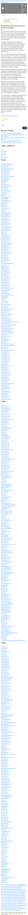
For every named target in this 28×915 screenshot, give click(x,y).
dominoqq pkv (17, 895)
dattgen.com (4, 533)
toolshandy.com (4, 771)
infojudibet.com (4, 181)
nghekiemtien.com (5, 798)
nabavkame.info (4, 872)
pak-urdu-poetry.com (5, 260)
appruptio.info (4, 882)
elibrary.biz (3, 489)
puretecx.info (4, 811)
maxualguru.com (5, 217)
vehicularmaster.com (5, 416)
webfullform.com (5, 672)
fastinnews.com (4, 367)
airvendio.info (4, 807)
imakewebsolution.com (6, 190)
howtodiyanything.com (6, 566)
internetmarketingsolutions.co (8, 263)
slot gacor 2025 (13, 887)
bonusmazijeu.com (5, 353)
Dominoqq (23, 6)
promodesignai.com (5, 616)
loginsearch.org (4, 844)
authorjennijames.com (6, 497)
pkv (12, 892)
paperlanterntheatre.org (6, 511)
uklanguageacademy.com (7, 168)
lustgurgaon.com (5, 203)
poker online (21, 903)
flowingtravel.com (5, 703)
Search (2, 125)
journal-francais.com (5, 790)
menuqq (3, 884)
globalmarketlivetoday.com (7, 552)
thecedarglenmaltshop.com (7, 164)
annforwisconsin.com (6, 429)
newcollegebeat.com (6, 437)
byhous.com (4, 867)
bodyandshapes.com (6, 631)
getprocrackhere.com (6, 366)
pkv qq (2, 149)
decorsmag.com (4, 675)
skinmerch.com (4, 440)
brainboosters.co (5, 421)
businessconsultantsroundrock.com (9, 632)
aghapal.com (4, 493)
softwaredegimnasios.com (7, 604)
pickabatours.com (5, 175)
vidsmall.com (4, 312)
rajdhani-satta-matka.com (7, 732)
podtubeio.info (4, 833)
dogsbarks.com (4, 536)
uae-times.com (4, 646)
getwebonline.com (5, 747)
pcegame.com (4, 587)
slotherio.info (4, 839)
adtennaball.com (5, 710)
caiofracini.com (4, 255)
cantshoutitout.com (5, 662)
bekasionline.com (5, 657)
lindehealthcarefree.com (6, 170)
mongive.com (4, 713)
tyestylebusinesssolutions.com (8, 345)
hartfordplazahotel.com (6, 869)
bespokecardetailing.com (7, 485)
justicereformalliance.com (7, 449)
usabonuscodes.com (6, 601)
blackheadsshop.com (6, 323)
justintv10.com (4, 792)
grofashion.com (4, 381)
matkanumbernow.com (6, 686)
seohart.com (4, 613)
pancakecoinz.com (5, 194)
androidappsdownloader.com (7, 725)
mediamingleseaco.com (6, 795)
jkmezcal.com (4, 342)
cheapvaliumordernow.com (7, 332)
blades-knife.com (5, 276)
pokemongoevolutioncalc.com (8, 383)
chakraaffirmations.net (6, 200)
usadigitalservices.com (6, 741)
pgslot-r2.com (4, 588)
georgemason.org (5, 165)
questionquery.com (5, 782)
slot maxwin (18, 891)
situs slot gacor (4, 157)
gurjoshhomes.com (5, 460)
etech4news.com (5, 542)
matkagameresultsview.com (7, 714)
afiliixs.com (3, 517)
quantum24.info (4, 306)
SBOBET (23, 9)
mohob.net (3, 211)
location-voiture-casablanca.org (8, 325)
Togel (22, 12)
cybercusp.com (4, 635)
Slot (22, 7)
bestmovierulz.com (5, 443)
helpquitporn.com (5, 560)
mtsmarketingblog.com (6, 796)
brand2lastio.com (5, 740)
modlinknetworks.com (6, 374)
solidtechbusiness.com (6, 318)
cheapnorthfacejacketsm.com (7, 459)
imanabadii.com (4, 878)
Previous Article (5, 119)
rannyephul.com (4, 776)
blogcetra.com (4, 261)
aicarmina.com (4, 425)
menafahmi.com (4, 577)
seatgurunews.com (5, 478)
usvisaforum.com (5, 441)
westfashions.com (5, 770)
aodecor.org (3, 845)
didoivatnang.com (5, 534)
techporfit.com (4, 656)
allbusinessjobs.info (5, 171)
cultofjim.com (4, 432)
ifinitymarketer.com (5, 370)
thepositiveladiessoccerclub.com (8, 504)
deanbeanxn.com (5, 184)
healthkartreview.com (6, 558)
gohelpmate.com (5, 730)
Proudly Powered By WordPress (15, 914)
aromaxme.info (4, 820)
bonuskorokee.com (5, 356)
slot (16, 115)
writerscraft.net (4, 733)
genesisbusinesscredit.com (7, 757)
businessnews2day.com (6, 314)
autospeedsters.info (5, 285)
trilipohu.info (4, 880)
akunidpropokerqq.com (6, 484)
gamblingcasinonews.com (7, 676)
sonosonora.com (5, 470)
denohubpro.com (5, 274)
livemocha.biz (4, 852)
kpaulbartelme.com (5, 326)
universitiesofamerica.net (7, 678)
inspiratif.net (4, 650)
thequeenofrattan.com (6, 272)
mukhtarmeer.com (5, 579)
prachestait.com (4, 804)
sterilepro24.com (5, 317)
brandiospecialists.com (6, 706)
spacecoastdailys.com (6, 607)
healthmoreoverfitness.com (7, 689)
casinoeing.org (4, 850)
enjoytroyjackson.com (6, 539)
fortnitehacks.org (5, 842)
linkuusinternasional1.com (7, 471)
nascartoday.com (5, 580)
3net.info (3, 479)
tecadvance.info (4, 812)
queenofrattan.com (5, 271)
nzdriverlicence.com (5, 583)
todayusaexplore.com (6, 410)
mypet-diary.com (5, 765)
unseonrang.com (5, 258)
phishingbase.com (5, 385)
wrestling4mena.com (6, 736)
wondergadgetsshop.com (7, 476)
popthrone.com (4, 187)
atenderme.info (4, 823)
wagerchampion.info (5, 287)
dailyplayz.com (4, 364)
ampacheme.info (5, 817)
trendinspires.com (5, 774)
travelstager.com (5, 773)
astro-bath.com (4, 492)
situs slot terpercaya (11, 889)
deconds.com (4, 639)
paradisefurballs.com (6, 224)
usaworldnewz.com (5, 408)
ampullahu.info (4, 818)
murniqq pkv (20, 902)
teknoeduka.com (5, 596)
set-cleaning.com (5, 615)
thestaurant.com (4, 348)
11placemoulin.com (5, 208)
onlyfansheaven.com (6, 749)
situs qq (19, 897)
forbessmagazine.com (6, 550)
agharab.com (4, 501)
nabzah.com (4, 711)
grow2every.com (5, 555)
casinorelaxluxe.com (5, 359)
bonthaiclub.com (5, 463)
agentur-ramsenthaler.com (7, 295)
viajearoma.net (4, 498)
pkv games (12, 115)
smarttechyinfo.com (5, 214)
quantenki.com (4, 307)
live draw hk (4, 151)
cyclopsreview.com (5, 531)
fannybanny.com (5, 369)
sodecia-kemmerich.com (6, 336)
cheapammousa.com (6, 503)
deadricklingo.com (5, 290)
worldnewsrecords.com (6, 315)
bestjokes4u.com (5, 201)
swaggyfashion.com (5, 779)
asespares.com (4, 522)
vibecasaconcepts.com (6, 304)
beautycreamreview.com (6, 528)
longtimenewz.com (5, 375)
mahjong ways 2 (22, 905)
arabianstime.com (5, 523)
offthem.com (4, 653)
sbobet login (16, 900)
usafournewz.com (5, 413)
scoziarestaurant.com (6, 612)
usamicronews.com (5, 380)
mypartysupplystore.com (6, 427)
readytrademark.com (5, 609)
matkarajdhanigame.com (6, 186)
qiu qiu (2, 156)
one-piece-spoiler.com (6, 277)
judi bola (8, 115)
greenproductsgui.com (6, 228)
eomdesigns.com (5, 296)
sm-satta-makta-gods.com (7, 602)
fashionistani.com (5, 545)
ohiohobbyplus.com (5, 452)
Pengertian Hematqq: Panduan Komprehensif (11, 133)
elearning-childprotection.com (8, 735)
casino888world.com (6, 339)
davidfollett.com (4, 435)
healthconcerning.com (6, 230)
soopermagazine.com (6, 605)
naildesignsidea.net (5, 508)
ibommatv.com (4, 654)
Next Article (4, 120)
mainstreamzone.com (6, 238)
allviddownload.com (5, 673)
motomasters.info (5, 301)
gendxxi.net (3, 299)
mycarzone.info (4, 302)
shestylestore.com (5, 397)
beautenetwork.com (5, 628)
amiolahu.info (4, 815)
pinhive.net (3, 858)
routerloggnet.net (5, 692)
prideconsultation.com (6, 197)
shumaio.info (4, 837)
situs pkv (13, 897)
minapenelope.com (5, 448)
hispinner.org (4, 717)
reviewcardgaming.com (6, 320)
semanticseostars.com (6, 236)
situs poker (3, 154)
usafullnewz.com (5, 405)
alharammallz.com (5, 519)
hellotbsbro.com (4, 250)
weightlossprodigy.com (6, 213)
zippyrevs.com (4, 684)
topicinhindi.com (5, 167)
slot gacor (7, 887)
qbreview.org (4, 681)
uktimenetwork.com (5, 407)
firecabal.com (4, 549)
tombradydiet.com (5, 462)
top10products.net (5, 173)
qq (8, 903)
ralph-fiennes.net (5, 752)
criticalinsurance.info (5, 719)
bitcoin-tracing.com (5, 629)
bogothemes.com (5, 454)
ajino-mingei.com (5, 455)
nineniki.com (4, 705)
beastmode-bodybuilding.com (8, 176)
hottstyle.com (4, 564)
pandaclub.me (4, 864)
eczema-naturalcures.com (7, 490)
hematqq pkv (4, 903)
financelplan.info (5, 178)
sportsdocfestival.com (6, 396)
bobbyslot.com (4, 206)
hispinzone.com (4, 697)
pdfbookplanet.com (5, 269)
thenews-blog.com (5, 598)
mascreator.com (4, 575)
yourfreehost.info (5, 457)
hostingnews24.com (5, 563)
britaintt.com (4, 637)
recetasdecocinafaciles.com (7, 506)
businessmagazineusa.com (7, 309)
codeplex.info (4, 481)
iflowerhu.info (4, 875)
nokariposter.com (5, 721)
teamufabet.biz (4, 670)
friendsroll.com (4, 473)
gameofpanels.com (5, 724)
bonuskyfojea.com (5, 355)
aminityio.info (4, 814)
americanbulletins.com (6, 520)
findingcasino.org (5, 280)
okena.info (3, 482)
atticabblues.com (5, 525)
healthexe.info (4, 809)
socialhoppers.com (5, 743)
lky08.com (3, 751)
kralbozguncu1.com (5, 571)
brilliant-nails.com (5, 785)
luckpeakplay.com (5, 378)
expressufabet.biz (5, 664)
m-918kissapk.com (5, 871)
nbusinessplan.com (5, 659)
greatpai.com (4, 509)
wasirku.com (4, 800)
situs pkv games (10, 886)
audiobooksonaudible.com (7, 626)
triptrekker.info (4, 298)
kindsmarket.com (5, 760)
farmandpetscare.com (6, 252)
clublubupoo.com (5, 351)
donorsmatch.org (5, 847)
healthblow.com (4, 729)
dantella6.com (4, 694)
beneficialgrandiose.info (6, 828)
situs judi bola (9, 900)
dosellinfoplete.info (5, 831)
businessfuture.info (5, 179)
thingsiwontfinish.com (6, 399)
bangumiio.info (4, 825)
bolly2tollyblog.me (5, 863)
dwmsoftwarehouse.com (6, 538)
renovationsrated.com (6, 610)
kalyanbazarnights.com (6, 699)
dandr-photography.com (6, 787)
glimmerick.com (4, 433)
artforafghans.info (5, 806)
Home (22, 4)
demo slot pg (20, 898)
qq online (3, 153)
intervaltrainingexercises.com (7, 344)
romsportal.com (4, 394)
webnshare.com (4, 241)
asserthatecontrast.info (6, 822)
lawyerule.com (4, 793)
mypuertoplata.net (5, 665)
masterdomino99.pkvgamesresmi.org (12, 910)
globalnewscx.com (5, 266)
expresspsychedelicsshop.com (8, 544)
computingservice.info (6, 254)
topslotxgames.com (5, 691)
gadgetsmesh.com (5, 246)
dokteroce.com (4, 789)
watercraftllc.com (5, 514)
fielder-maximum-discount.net (8, 754)
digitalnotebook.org (5, 216)
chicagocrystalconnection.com (8, 877)
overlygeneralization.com (7, 243)
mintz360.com (4, 209)
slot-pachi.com (4, 220)
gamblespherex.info (5, 293)
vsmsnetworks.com (5, 651)
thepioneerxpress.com (6, 667)
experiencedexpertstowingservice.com (10, 321)
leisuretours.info (4, 249)
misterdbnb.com (4, 340)
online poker (22, 892)
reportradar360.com (5, 777)
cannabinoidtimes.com (6, 227)
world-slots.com (4, 189)
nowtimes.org (4, 848)
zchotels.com (4, 591)
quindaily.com (4, 620)
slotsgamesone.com (5, 695)
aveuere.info (4, 225)
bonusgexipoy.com (5, 358)
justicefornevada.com (6, 247)
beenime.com (4, 334)
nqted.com (3, 582)
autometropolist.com (5, 527)
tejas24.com (4, 801)
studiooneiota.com (5, 279)
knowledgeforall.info (5, 738)
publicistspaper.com (5, 618)
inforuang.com (4, 759)
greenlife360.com (5, 661)
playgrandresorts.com (6, 392)
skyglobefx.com (4, 291)
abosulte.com (4, 621)
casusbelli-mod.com (5, 465)
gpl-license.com (4, 553)
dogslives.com (4, 268)
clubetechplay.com (5, 361)
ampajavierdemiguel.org (6, 419)
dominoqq (8, 884)
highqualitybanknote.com (7, 561)
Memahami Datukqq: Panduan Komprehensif (11, 141)
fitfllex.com (3, 755)
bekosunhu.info (4, 826)
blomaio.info (4, 830)
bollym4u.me (4, 861)
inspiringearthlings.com (6, 568)
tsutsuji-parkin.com (5, 500)
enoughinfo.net (4, 856)
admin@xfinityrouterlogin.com (10, 19)
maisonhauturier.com (6, 574)
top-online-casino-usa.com (7, 700)
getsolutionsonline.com (6, 716)
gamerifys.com (4, 648)
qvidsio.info (3, 836)
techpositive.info (4, 257)
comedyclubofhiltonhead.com (8, 328)
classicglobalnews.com (6, 634)
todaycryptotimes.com (6, 599)
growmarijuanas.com (6, 239)
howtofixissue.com (5, 669)
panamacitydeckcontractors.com (8, 768)
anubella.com (4, 624)
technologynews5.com (6, 594)
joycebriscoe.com (5, 424)
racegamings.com (5, 386)
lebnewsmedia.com (5, 468)
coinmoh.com (4, 530)
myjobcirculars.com (5, 687)
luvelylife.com (4, 762)
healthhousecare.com (6, 557)
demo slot (12, 891)
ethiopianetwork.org (5, 244)
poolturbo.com (4, 803)
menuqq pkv (13, 902)
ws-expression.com (5, 590)
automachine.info (5, 284)
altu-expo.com (4, 495)
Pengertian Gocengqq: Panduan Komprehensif (12, 142)
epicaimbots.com (5, 541)
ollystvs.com (4, 265)
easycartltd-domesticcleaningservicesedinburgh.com (13, 640)
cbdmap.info (4, 183)
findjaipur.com (4, 430)
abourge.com (4, 515)
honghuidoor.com (5, 702)
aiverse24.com (4, 623)
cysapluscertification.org (6, 841)
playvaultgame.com (5, 391)
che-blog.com (4, 192)
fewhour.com (4, 233)
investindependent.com (6, 569)
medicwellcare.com (5, 310)
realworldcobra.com (5, 282)
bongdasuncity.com (5, 219)
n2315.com (3, 746)
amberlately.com (5, 422)
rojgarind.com (4, 231)
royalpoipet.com (4, 347)
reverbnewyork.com (5, 438)
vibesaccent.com (5, 418)
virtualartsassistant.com (6, 329)
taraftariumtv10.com (5, 781)
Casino (22, 10)
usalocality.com (4, 411)
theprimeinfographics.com (7, 331)
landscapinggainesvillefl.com (7, 572)
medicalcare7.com (5, 708)
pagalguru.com (4, 585)
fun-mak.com (4, 337)
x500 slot (7, 891)
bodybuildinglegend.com (6, 784)
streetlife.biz (4, 853)
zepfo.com (3, 593)
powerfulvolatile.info (5, 834)
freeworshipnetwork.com (6, 512)
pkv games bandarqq (16, 884)
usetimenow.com (5, 727)
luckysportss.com (5, 377)
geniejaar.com (4, 205)
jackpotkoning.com (5, 372)
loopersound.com (5, 446)
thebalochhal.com (5, 414)
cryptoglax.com (4, 451)
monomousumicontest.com (7, 288)
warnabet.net (4, 860)
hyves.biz (3, 855)
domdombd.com (4, 362)
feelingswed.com (5, 547)
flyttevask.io (3, 866)
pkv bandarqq (15, 89)
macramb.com (4, 763)
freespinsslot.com (5, 222)
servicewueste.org (5, 683)
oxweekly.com (4, 766)
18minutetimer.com (5, 235)
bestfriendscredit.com (6, 487)
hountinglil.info (4, 198)
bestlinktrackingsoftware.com (7, 350)
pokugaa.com (4, 389)
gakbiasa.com (4, 874)
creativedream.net (5, 744)
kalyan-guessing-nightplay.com (8, 722)
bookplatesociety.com (6, 467)
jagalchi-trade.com (5, 444)
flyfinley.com (4, 195)
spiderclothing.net (5, 474)
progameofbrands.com (6, 680)
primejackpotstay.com (6, 388)
